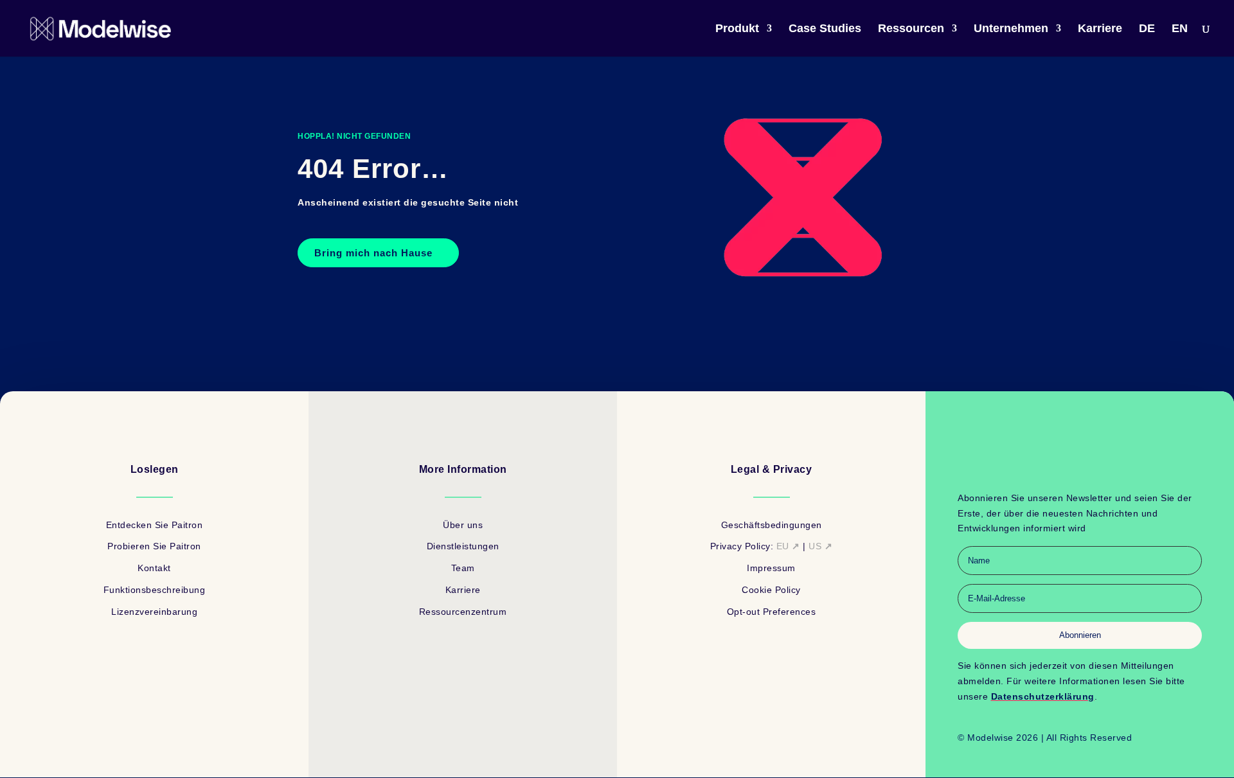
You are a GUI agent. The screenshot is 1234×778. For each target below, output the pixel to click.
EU (788, 546)
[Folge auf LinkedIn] (1067, 465)
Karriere (1100, 29)
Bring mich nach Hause (373, 252)
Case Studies (825, 29)
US (820, 546)
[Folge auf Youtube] (1092, 465)
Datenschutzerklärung (1043, 696)
